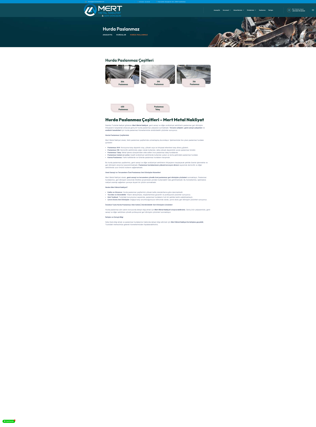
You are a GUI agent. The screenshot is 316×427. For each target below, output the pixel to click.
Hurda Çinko (298, 256)
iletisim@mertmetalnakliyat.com (96, 1)
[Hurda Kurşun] (143, 244)
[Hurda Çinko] (301, 244)
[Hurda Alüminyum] (170, 244)
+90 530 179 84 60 (298, 11)
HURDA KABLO (219, 252)
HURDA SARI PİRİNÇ (247, 250)
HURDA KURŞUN (140, 252)
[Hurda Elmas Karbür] (117, 243)
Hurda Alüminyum (169, 256)
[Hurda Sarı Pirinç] (249, 243)
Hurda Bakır (193, 260)
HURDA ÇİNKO (298, 252)
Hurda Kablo (220, 256)
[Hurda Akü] (275, 244)
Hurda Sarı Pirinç (248, 254)
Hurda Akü (271, 256)
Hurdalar (121, 35)
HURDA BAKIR (192, 256)
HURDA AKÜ (270, 252)
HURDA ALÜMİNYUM (168, 252)
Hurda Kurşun (141, 256)
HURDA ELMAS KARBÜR (116, 247)
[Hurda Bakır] (196, 246)
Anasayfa (107, 35)
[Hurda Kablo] (222, 244)
